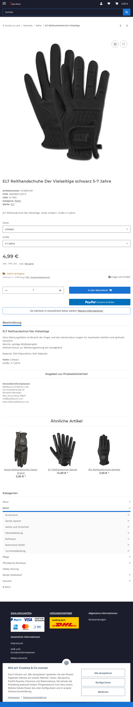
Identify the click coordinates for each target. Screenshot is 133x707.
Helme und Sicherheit (17, 526)
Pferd (5, 501)
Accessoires (11, 514)
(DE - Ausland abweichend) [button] (38, 277)
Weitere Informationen (90, 310)
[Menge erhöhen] (60, 290)
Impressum (14, 697)
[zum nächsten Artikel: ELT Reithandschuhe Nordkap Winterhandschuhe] (127, 25)
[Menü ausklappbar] (4, 2)
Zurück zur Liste (12, 25)
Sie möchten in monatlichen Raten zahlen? (66, 310)
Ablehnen (103, 691)
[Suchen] (126, 12)
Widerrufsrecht (19, 658)
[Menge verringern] (6, 290)
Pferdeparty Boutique (14, 562)
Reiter (18, 200)
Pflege (6, 556)
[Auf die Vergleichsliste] (115, 44)
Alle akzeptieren (103, 673)
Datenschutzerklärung (35, 697)
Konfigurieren (103, 682)
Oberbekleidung (14, 532)
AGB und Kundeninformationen (23, 650)
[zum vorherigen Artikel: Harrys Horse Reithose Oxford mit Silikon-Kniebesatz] (120, 25)
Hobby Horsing (11, 568)
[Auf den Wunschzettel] (123, 44)
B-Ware (7, 586)
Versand (29, 263)
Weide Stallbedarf (12, 574)
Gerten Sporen (13, 520)
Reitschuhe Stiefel (15, 544)
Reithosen (10, 538)
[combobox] (66, 229)
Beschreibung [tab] (12, 322)
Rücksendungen (97, 619)
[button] (101, 3)
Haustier (7, 580)
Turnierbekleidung (15, 550)
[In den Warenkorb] (5, 36)
